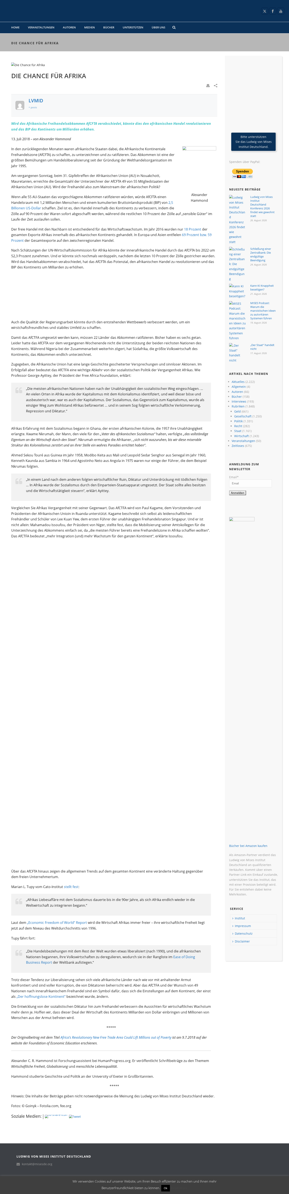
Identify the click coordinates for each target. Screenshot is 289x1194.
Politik (238, 421)
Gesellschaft (243, 416)
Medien (89, 27)
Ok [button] (165, 1188)
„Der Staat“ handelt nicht (262, 347)
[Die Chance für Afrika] (114, 64)
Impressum (243, 926)
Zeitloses (238, 446)
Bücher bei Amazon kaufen (248, 846)
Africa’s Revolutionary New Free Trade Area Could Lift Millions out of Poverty (116, 1037)
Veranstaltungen (41, 27)
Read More (179, 1188)
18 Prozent (192, 229)
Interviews (239, 401)
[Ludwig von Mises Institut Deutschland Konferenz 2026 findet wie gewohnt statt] (237, 219)
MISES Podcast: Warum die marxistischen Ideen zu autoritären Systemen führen (263, 310)
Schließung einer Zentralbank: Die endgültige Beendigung (260, 254)
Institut (240, 918)
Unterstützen (133, 27)
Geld (237, 411)
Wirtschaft (241, 436)
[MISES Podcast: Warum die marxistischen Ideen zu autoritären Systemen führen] (237, 321)
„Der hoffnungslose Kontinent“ (41, 996)
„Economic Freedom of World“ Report (57, 922)
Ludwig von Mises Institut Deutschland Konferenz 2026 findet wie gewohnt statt (262, 206)
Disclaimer (242, 941)
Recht (238, 426)
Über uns (158, 27)
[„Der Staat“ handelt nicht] (237, 353)
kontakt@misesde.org (37, 1164)
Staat (237, 431)
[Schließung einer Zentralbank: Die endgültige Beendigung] (237, 264)
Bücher (108, 27)
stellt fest (71, 886)
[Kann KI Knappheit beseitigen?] (237, 291)
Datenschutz (244, 933)
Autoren (69, 27)
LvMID (36, 100)
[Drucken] (208, 85)
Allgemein (239, 387)
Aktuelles (238, 382)
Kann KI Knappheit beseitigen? (262, 287)
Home (15, 27)
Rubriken (238, 406)
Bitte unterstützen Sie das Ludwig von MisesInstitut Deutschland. (253, 142)
